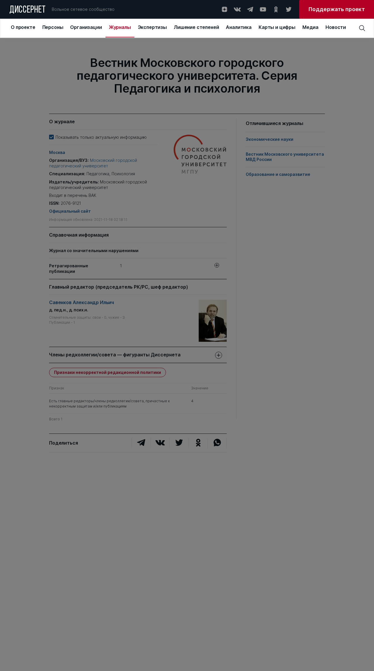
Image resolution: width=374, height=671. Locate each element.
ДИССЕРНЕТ (27, 10)
